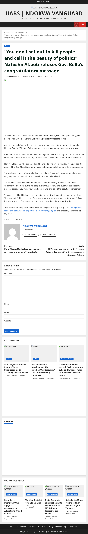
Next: (65, 250)
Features (41, 526)
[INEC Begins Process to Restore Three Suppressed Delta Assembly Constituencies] (16, 353)
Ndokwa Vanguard (12, 76)
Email (6, 312)
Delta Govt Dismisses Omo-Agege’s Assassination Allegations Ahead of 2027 (13, 507)
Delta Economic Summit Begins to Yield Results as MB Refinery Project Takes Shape (53, 507)
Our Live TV (72, 526)
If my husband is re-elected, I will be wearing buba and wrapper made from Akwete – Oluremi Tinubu (71, 370)
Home (12, 526)
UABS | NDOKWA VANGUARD (44, 13)
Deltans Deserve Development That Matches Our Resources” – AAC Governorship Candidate (43, 370)
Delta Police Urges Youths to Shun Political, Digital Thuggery (74, 504)
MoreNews (51, 531)
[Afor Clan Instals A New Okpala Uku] (34, 491)
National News (11, 494)
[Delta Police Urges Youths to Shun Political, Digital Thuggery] (74, 491)
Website (7, 321)
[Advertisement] (44, 399)
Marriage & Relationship (56, 526)
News (34, 526)
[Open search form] (71, 25)
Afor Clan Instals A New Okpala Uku (33, 501)
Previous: (22, 249)
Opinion (63, 359)
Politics (7, 46)
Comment (9, 273)
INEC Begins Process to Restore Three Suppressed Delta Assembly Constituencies (16, 368)
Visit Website (30, 234)
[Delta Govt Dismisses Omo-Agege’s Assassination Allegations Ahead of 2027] (13, 491)
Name (6, 304)
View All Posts (49, 234)
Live (82, 25)
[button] (4, 25)
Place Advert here (24, 526)
